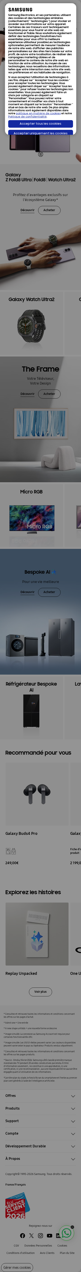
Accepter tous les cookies (40, 124)
